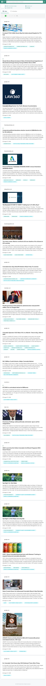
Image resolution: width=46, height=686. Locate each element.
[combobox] (24, 2)
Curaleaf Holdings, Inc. (9, 46)
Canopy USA (6, 347)
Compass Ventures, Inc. (22, 46)
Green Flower (24, 461)
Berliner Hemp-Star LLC (33, 319)
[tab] (5, 11)
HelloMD (12, 349)
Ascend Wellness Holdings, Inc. (11, 278)
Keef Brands (16, 567)
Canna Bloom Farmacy (9, 319)
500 (17, 15)
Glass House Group (19, 254)
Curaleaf (32, 46)
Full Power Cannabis (21, 319)
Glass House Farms (8, 254)
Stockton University (8, 494)
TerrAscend (6, 216)
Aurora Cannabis (21, 349)
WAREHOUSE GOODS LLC (8, 180)
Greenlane (18, 180)
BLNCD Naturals (7, 567)
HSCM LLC (25, 180)
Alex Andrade (7, 435)
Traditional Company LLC (9, 320)
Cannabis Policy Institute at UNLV (11, 461)
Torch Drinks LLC (25, 567)
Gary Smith (6, 74)
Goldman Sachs (7, 143)
